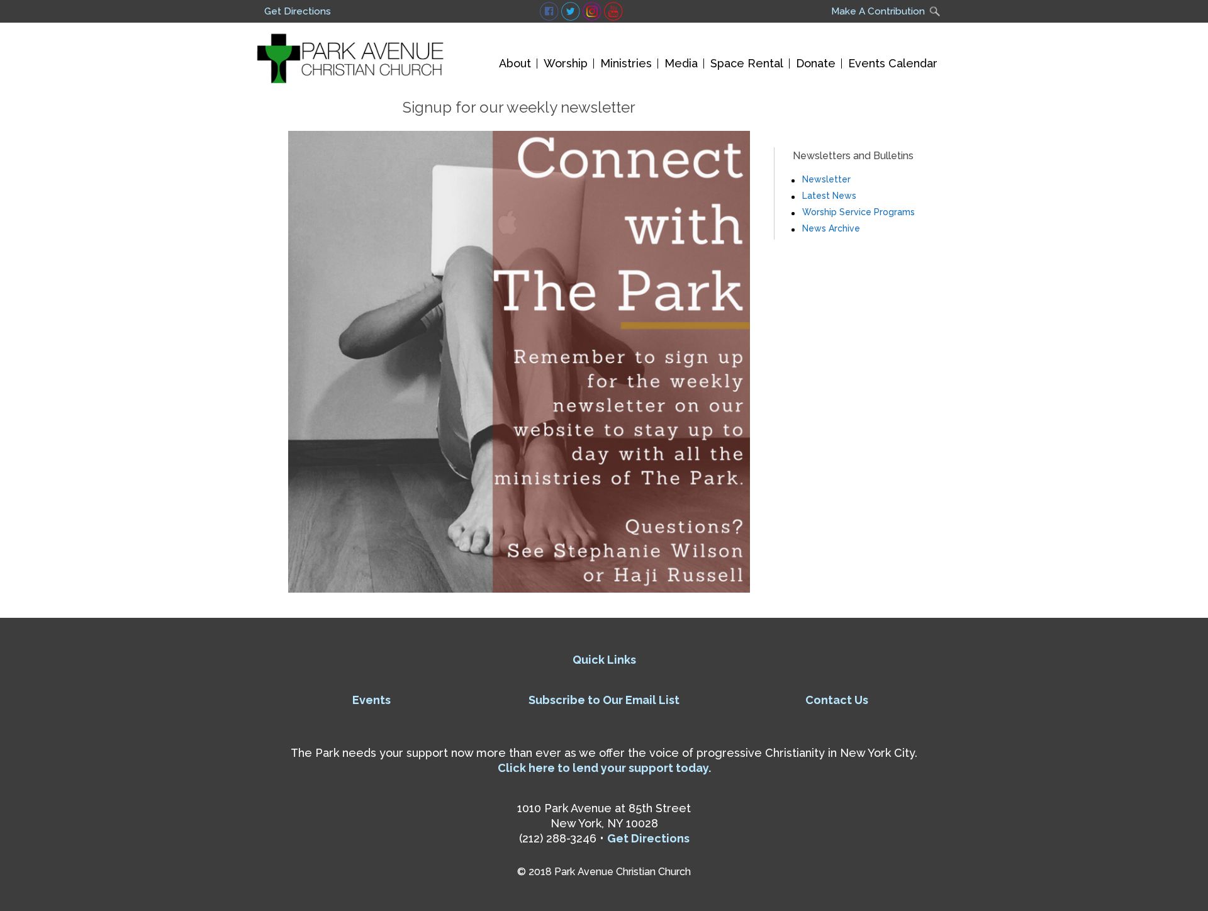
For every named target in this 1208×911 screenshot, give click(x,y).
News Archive (831, 228)
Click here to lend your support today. (604, 767)
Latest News (829, 196)
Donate (816, 63)
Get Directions (297, 11)
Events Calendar (892, 63)
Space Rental (746, 63)
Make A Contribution (878, 11)
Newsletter (826, 179)
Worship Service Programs (858, 212)
